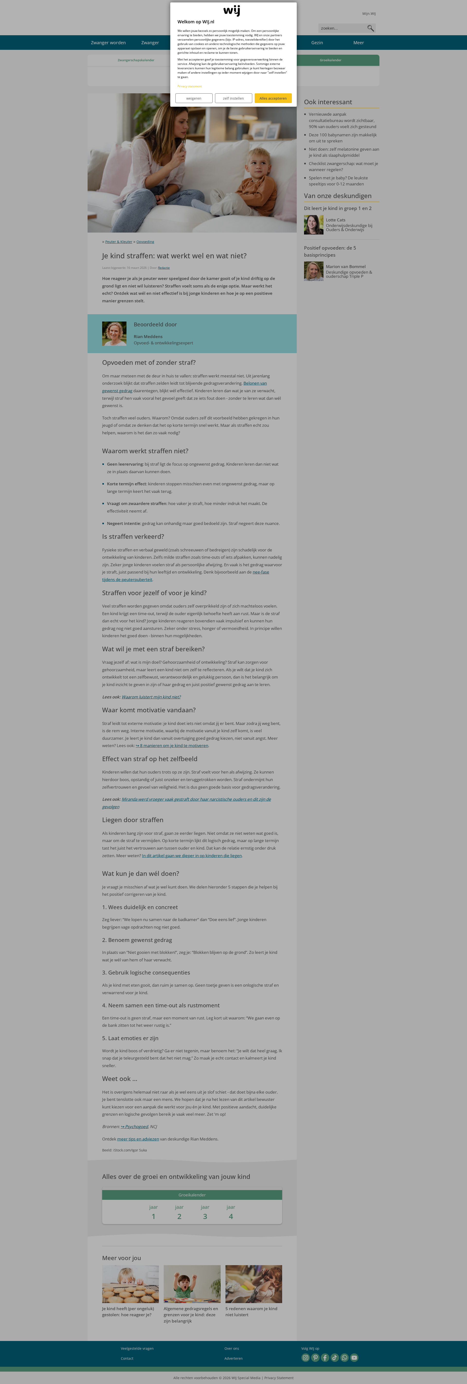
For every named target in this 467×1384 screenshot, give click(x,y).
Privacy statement (190, 86)
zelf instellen (233, 98)
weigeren (193, 98)
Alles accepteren (273, 98)
